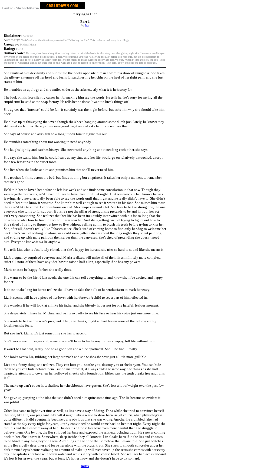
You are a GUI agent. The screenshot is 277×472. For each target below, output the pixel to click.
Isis (87, 25)
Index (85, 466)
